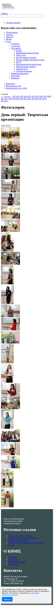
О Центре (13, 557)
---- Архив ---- (7, 96)
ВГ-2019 (19, 99)
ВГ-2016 (35, 99)
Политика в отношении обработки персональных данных (23, 539)
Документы (13, 564)
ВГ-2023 (32, 96)
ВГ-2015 (4, 101)
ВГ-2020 (47, 96)
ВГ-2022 (39, 96)
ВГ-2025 (16, 96)
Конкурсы (10, 84)
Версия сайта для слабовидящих (18, 28)
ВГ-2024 (24, 96)
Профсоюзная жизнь (17, 562)
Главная (4, 94)
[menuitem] (13, 23)
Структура (13, 559)
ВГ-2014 (42, 99)
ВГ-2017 (4, 99)
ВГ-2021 (27, 99)
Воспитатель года (13, 86)
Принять (7, 599)
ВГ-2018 (12, 99)
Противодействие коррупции (21, 536)
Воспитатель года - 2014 (16, 88)
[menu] (29, 59)
